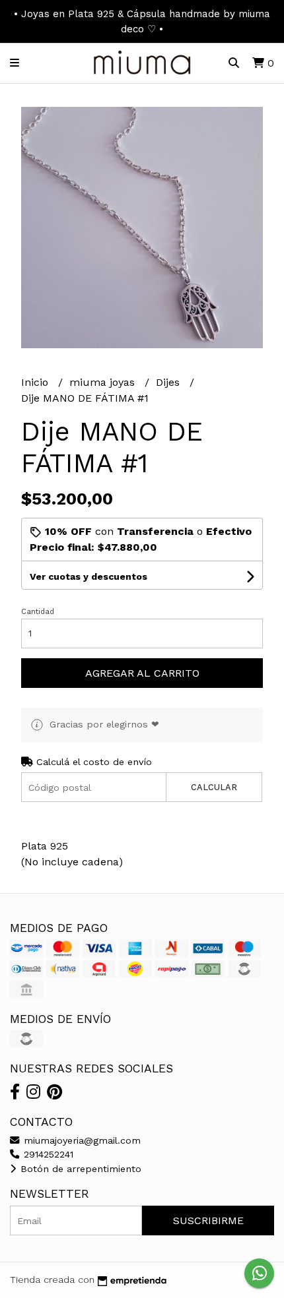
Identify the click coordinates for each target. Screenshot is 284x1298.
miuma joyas (103, 382)
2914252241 (46, 1154)
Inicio (36, 382)
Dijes (169, 382)
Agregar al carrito (142, 673)
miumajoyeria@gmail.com (80, 1140)
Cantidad (37, 611)
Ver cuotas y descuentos (88, 576)
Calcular (214, 787)
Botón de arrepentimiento (79, 1168)
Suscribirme (208, 1220)
